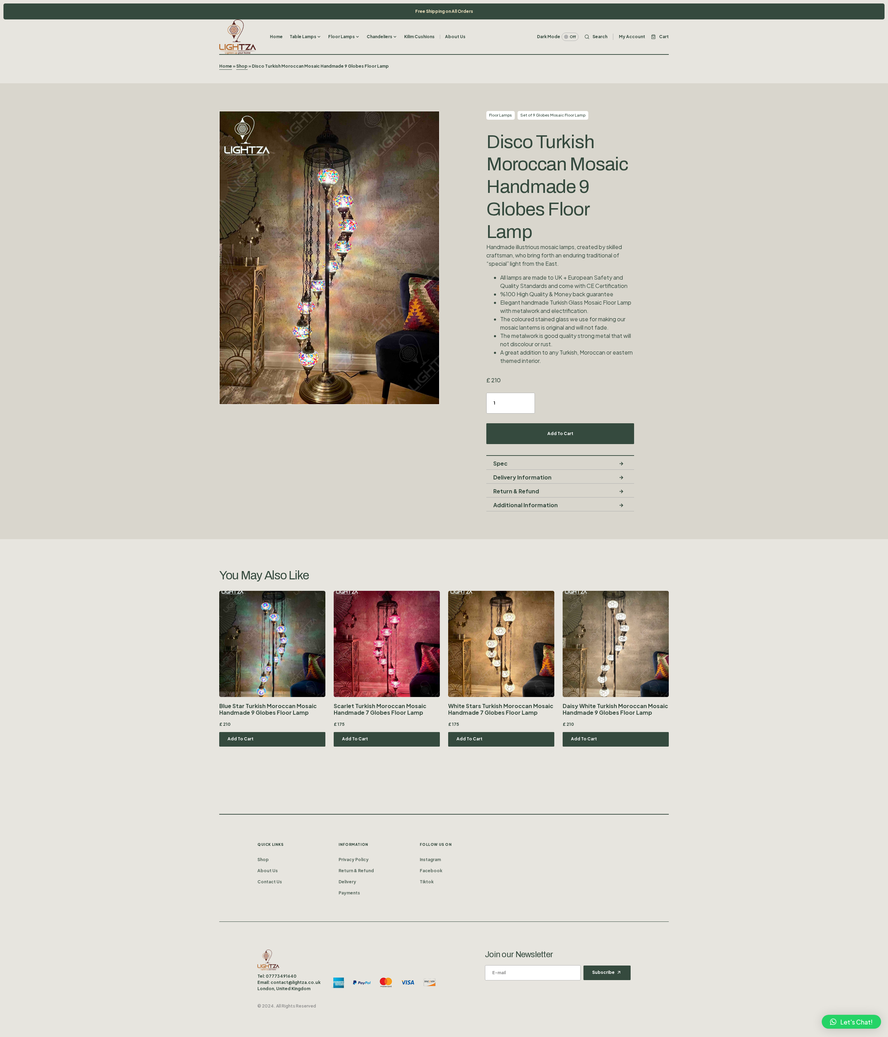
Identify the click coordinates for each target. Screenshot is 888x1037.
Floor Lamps (500, 115)
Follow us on (436, 844)
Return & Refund (516, 491)
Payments (349, 892)
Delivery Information (522, 477)
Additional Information (525, 505)
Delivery (347, 881)
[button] (558, 37)
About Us (267, 870)
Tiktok (427, 881)
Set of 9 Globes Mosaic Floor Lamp (553, 115)
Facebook (431, 870)
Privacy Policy (354, 859)
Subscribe (603, 972)
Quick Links (270, 844)
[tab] (560, 463)
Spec (500, 463)
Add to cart (560, 433)
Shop (242, 66)
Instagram (430, 859)
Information (353, 844)
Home (225, 66)
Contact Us (269, 881)
